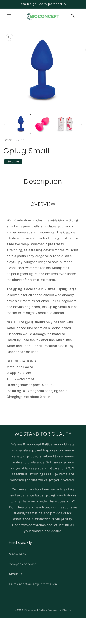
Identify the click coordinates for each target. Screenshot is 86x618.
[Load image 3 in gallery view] (65, 124)
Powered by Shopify (59, 610)
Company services (23, 564)
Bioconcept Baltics (35, 610)
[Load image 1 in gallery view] (21, 124)
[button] (9, 16)
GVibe (19, 140)
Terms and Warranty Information (33, 584)
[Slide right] (81, 125)
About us (15, 574)
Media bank (17, 554)
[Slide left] (5, 125)
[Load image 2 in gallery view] (43, 124)
